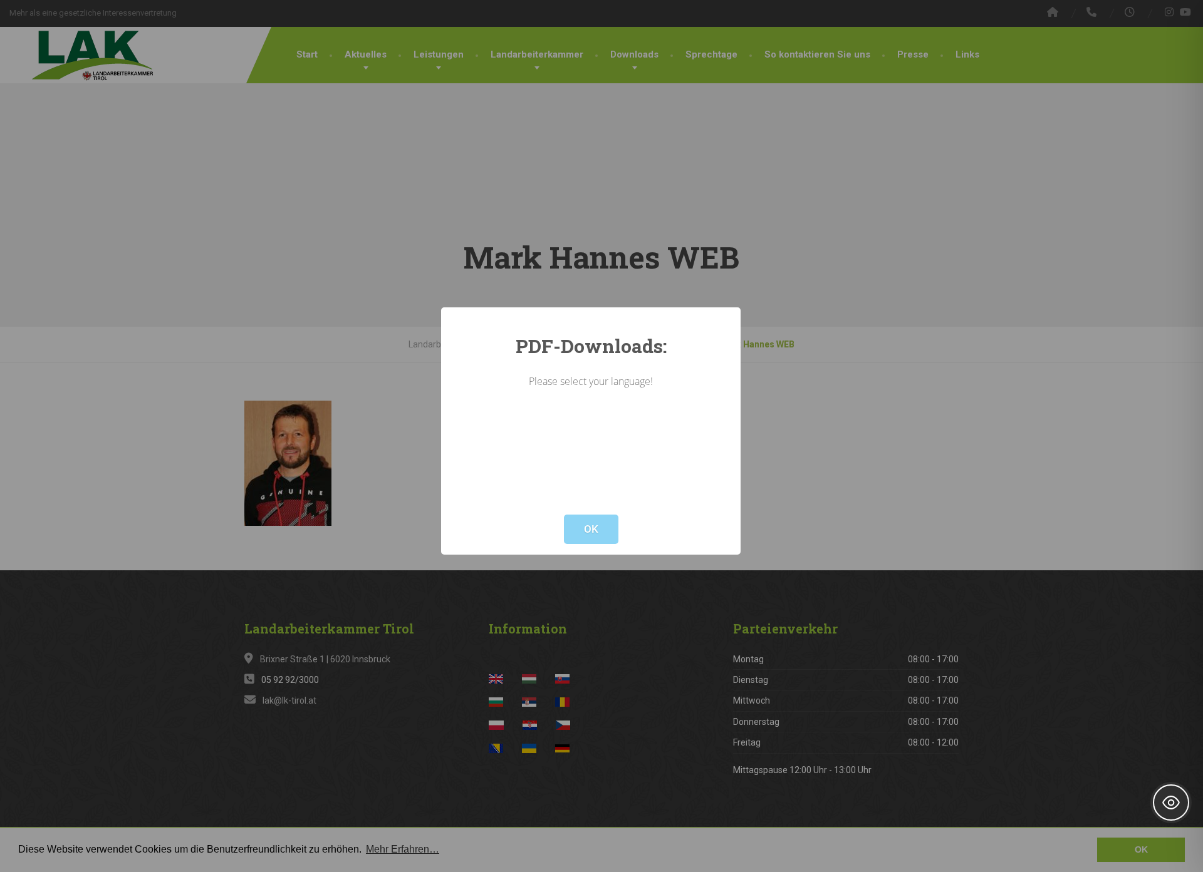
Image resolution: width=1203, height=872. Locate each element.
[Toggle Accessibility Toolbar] (1171, 802)
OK (591, 529)
